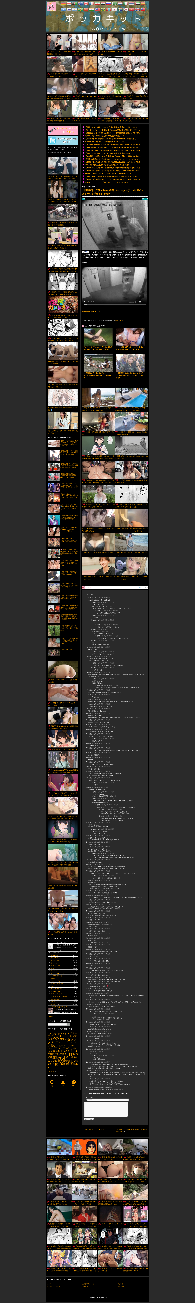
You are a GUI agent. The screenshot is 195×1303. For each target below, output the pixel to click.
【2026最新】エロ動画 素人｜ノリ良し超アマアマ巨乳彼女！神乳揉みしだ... (111, 139)
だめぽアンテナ (55, 960)
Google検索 (54, 955)
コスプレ (62, 1039)
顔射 (68, 1064)
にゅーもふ (54, 963)
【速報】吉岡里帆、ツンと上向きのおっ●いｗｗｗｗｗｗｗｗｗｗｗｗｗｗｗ (111, 159)
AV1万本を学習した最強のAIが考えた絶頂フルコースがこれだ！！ (108, 165)
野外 (52, 1064)
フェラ (60, 1045)
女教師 (51, 1054)
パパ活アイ (54, 1004)
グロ (84, 198)
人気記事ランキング (88, 1284)
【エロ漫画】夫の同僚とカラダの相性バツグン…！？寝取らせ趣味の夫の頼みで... (113, 156)
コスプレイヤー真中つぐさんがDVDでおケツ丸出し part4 (105, 136)
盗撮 (55, 1061)
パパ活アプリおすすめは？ (59, 1007)
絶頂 (65, 1061)
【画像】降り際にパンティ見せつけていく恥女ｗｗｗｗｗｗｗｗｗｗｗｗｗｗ (112, 147)
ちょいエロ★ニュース (57, 973)
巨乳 (57, 1054)
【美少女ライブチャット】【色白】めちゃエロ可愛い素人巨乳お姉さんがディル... (113, 130)
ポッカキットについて (53, 1287)
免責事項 (85, 1287)
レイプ (53, 1048)
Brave (53, 1001)
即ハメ (64, 1051)
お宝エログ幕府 (55, 991)
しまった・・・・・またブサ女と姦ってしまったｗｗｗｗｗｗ (106, 182)
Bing (52, 986)
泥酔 (50, 1057)
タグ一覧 (120, 1284)
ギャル (53, 1039)
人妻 (53, 1051)
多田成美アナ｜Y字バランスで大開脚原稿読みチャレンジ (104, 142)
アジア (66, 1033)
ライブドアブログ (56, 994)
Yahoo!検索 (54, 958)
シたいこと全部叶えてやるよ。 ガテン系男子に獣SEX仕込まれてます (109, 173)
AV (49, 1033)
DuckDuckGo (55, 999)
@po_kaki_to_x (119, 320)
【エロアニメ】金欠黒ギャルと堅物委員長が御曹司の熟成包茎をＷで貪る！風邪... (113, 168)
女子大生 (73, 1051)
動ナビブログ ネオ (56, 989)
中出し (69, 1048)
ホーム (49, 1284)
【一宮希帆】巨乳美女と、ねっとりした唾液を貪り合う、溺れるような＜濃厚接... (113, 144)
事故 (143, 198)
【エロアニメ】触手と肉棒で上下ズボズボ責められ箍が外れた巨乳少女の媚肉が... (113, 179)
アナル (73, 1033)
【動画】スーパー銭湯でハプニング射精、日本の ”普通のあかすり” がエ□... (111, 127)
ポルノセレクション (57, 981)
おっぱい (56, 1033)
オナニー (64, 1036)
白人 (50, 1061)
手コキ (63, 1054)
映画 (75, 1054)
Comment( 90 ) (144, 587)
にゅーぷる (54, 970)
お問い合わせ (122, 1287)
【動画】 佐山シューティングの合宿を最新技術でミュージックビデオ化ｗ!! (111, 176)
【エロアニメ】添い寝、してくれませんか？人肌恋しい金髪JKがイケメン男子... (112, 171)
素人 (60, 1061)
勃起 (58, 1051)
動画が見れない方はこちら (91, 311)
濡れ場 (69, 1057)
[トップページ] (51, 6)
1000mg (53, 978)
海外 (62, 1058)
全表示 (51, 1016)
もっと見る (52, 1071)
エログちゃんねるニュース (59, 996)
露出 (58, 1064)
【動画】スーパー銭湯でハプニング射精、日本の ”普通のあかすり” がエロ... (111, 153)
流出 (55, 1057)
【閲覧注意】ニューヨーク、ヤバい (94, 1129)
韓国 (63, 1064)
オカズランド (55, 968)
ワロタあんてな (55, 965)
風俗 (73, 1064)
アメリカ (53, 1036)
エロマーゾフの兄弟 (57, 983)
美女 (70, 1061)
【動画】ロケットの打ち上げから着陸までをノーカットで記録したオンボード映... (113, 150)
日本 (147, 198)
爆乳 (75, 1057)
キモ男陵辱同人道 (56, 976)
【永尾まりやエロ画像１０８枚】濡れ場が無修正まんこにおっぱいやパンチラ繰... (113, 162)
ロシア (61, 1048)
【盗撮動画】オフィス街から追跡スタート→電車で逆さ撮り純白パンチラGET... (112, 133)
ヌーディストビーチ (62, 1042)
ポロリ (67, 1045)
